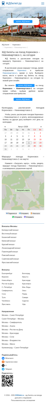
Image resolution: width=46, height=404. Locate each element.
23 (40, 143)
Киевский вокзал (9, 241)
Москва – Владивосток (11, 340)
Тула (3, 297)
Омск (24, 290)
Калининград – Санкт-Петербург (15, 348)
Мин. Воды (26, 287)
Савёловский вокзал (10, 259)
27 (23, 146)
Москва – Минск (8, 344)
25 (11, 146)
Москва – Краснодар (10, 333)
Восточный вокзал (9, 234)
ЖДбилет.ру (14, 3)
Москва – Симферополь (12, 322)
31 (6, 149)
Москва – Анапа (8, 326)
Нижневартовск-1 (10, 73)
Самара (25, 297)
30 (40, 146)
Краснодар (26, 280)
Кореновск (22, 70)
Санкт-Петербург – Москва (13, 319)
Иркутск (25, 277)
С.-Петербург (7, 287)
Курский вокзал (8, 244)
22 (35, 143)
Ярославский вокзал (10, 262)
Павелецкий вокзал (10, 252)
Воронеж (5, 277)
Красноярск (26, 284)
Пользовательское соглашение (23, 400)
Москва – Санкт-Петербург (13, 315)
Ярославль (6, 304)
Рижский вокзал (8, 255)
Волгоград (26, 273)
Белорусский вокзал (10, 230)
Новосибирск (7, 280)
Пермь (24, 294)
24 (6, 146)
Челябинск (6, 301)
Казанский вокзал (9, 237)
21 (29, 143)
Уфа (23, 304)
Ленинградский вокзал (11, 248)
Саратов (25, 301)
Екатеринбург (7, 273)
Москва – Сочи (8, 337)
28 (29, 146)
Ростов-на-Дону (8, 284)
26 (17, 146)
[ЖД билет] (3, 3)
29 (35, 146)
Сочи (4, 294)
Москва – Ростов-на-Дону (12, 330)
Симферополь (7, 290)
